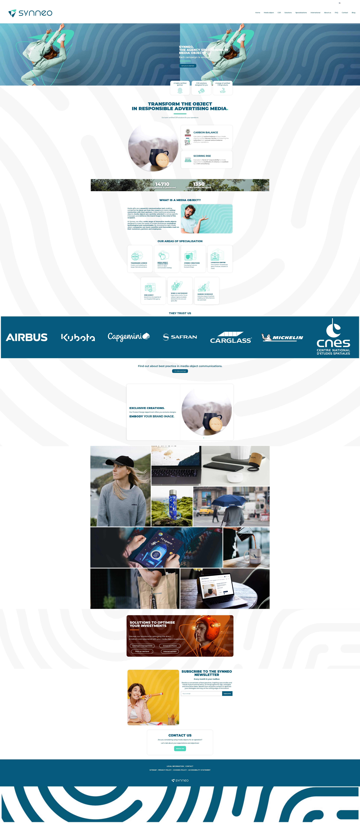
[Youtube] (351, 2)
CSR (279, 13)
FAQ (336, 13)
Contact (345, 13)
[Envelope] (355, 2)
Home (257, 13)
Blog (353, 13)
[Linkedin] (344, 2)
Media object (269, 13)
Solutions (288, 13)
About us (327, 13)
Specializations (301, 13)
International (315, 13)
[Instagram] (348, 2)
